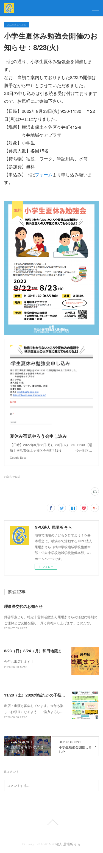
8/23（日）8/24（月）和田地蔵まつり (36, 650)
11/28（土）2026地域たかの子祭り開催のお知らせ (48, 695)
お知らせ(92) (12, 477)
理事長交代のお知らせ (23, 606)
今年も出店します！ (19, 661)
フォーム (43, 174)
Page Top (51, 822)
